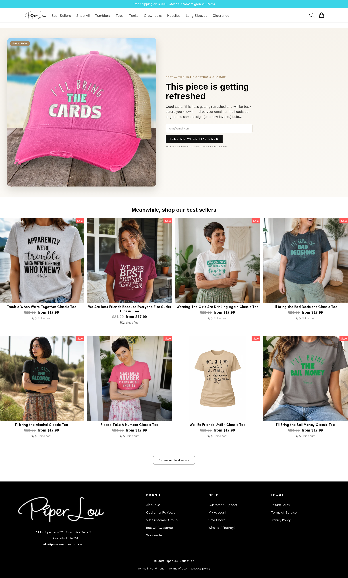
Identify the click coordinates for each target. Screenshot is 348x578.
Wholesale (154, 535)
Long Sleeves (196, 16)
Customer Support (222, 505)
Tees (120, 16)
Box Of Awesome (159, 528)
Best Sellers (61, 16)
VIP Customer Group (162, 520)
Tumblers (102, 16)
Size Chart (216, 520)
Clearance (221, 16)
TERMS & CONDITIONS (151, 568)
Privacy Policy (281, 520)
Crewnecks (153, 16)
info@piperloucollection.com (63, 544)
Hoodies (174, 16)
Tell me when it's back (194, 138)
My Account (217, 512)
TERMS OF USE (178, 568)
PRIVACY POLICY (200, 568)
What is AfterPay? (221, 528)
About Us (153, 505)
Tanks (133, 16)
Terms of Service (284, 512)
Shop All (83, 16)
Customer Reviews (160, 512)
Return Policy (280, 505)
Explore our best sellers (174, 460)
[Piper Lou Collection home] (63, 509)
